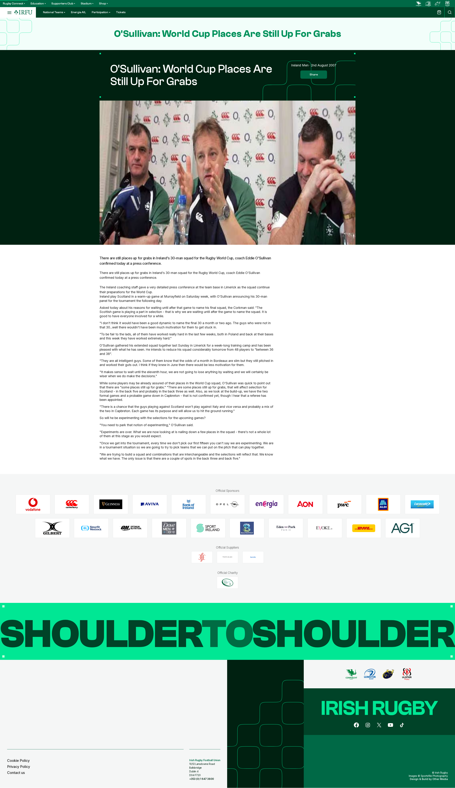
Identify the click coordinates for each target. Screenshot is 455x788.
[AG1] (402, 528)
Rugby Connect (13, 3)
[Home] (23, 12)
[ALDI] (383, 504)
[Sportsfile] (253, 557)
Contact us (16, 773)
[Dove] (169, 528)
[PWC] (344, 504)
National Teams (53, 12)
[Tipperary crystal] (227, 557)
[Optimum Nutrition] (130, 528)
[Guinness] (110, 504)
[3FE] (202, 557)
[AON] (305, 504)
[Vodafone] (33, 504)
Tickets (120, 12)
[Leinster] (428, 3)
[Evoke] (324, 528)
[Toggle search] (449, 12)
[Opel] (227, 504)
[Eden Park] (285, 528)
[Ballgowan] (246, 528)
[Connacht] (418, 3)
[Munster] (438, 3)
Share (314, 74)
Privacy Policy (18, 767)
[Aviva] (149, 504)
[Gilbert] (52, 528)
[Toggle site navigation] (7, 12)
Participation (100, 12)
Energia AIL (78, 12)
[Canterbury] (71, 504)
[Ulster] (447, 3)
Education (37, 3)
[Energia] (266, 504)
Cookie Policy (18, 760)
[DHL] (363, 528)
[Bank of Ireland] (188, 504)
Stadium (86, 3)
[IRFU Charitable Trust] (227, 582)
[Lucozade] (422, 504)
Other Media (440, 779)
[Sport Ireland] (208, 528)
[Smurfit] (91, 528)
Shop (102, 3)
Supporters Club (62, 3)
